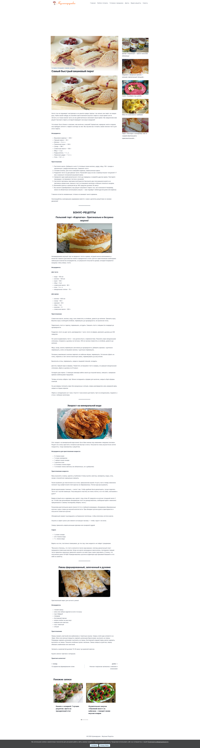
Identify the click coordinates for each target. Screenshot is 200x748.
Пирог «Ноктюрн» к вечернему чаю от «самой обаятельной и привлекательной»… (134, 136)
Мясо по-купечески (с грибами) (132, 114)
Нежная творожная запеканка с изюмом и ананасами (103, 666)
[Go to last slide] (56, 701)
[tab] (81, 719)
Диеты (127, 3)
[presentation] (68, 693)
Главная (93, 3)
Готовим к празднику (116, 3)
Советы (145, 3)
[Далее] (113, 701)
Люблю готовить (102, 3)
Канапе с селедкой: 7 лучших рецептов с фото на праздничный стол (67, 708)
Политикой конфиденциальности (158, 742)
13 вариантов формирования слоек (63, 665)
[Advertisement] (100, 18)
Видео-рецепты (136, 3)
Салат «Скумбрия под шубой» (132, 96)
